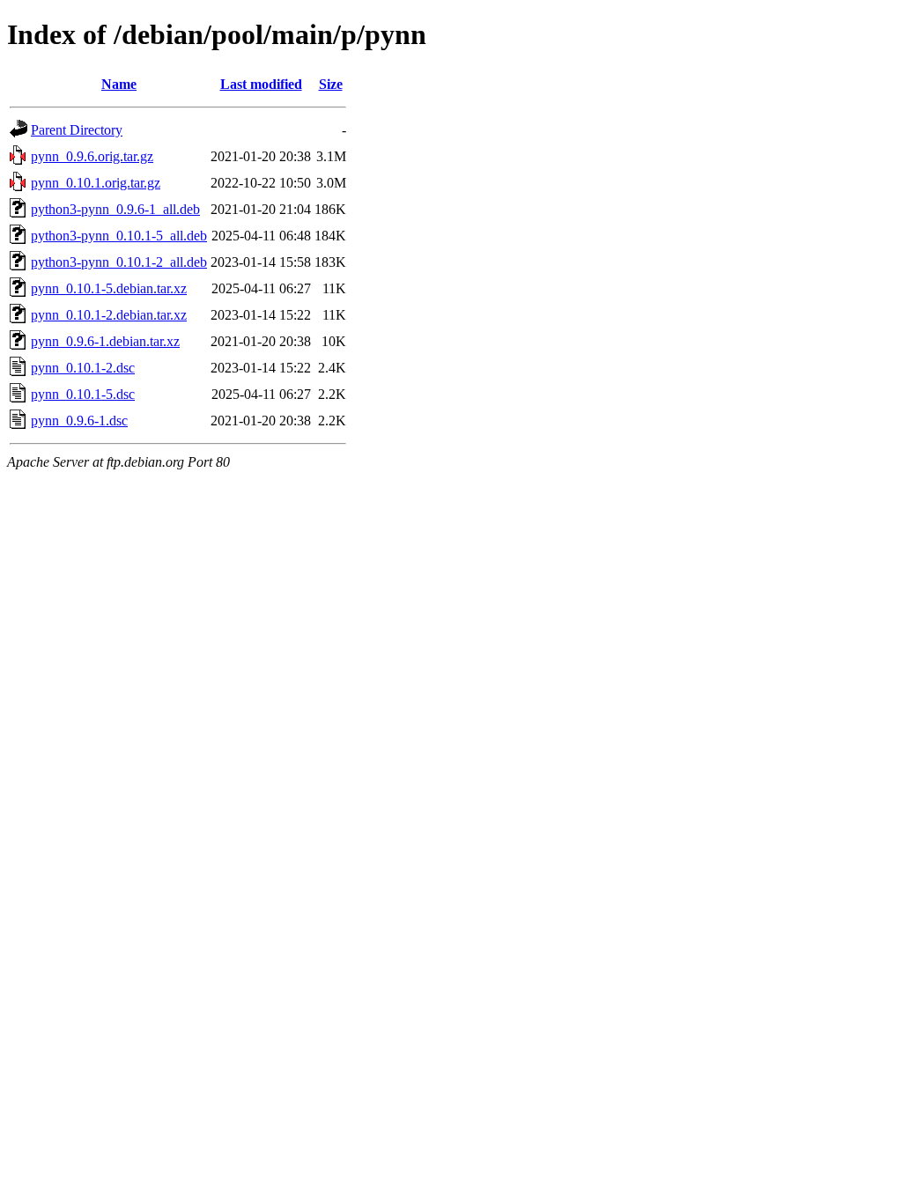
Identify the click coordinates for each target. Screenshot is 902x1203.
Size (331, 84)
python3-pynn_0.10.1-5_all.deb (119, 235)
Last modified (261, 84)
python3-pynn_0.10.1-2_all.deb (119, 262)
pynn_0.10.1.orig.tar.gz (95, 182)
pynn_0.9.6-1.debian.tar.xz (105, 341)
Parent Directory (76, 129)
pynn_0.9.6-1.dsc (79, 420)
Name (119, 84)
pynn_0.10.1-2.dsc (83, 367)
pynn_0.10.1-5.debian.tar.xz (109, 288)
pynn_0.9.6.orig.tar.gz (92, 156)
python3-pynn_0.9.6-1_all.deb (115, 209)
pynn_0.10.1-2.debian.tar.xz (109, 314)
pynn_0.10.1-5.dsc (83, 394)
